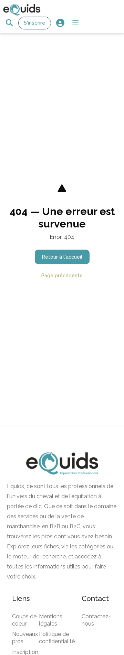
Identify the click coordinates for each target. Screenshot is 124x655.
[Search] (9, 23)
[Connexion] (60, 23)
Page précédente (62, 275)
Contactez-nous (96, 620)
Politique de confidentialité (57, 638)
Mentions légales (50, 620)
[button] (75, 23)
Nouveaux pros (25, 638)
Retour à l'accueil (62, 257)
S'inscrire (34, 23)
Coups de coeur (24, 620)
